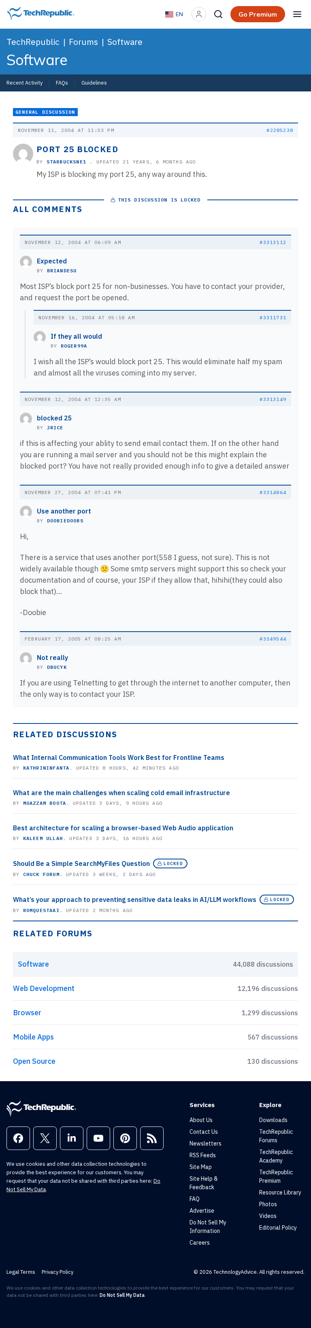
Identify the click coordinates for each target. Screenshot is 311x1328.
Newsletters (206, 1143)
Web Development (44, 988)
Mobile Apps (33, 1037)
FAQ (195, 1199)
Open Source (34, 1061)
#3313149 (273, 399)
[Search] (218, 14)
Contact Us (204, 1131)
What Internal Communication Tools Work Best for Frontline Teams (118, 757)
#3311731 (273, 317)
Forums (83, 41)
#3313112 (273, 242)
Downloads (273, 1120)
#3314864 (273, 492)
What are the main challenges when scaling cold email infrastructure (121, 793)
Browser (27, 1012)
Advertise (202, 1210)
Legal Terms (20, 1272)
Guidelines (94, 82)
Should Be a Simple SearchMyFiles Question (81, 863)
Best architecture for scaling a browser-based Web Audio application (123, 828)
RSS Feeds (203, 1155)
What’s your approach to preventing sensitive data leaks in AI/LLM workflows (134, 899)
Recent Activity (24, 82)
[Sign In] (199, 14)
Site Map (201, 1167)
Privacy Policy (57, 1272)
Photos (268, 1204)
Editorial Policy (278, 1227)
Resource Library (280, 1192)
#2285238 (279, 130)
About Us (201, 1120)
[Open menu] (297, 14)
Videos (268, 1216)
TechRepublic (33, 41)
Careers (200, 1242)
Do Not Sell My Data (122, 1295)
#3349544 (273, 639)
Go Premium (258, 14)
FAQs (62, 82)
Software (125, 41)
